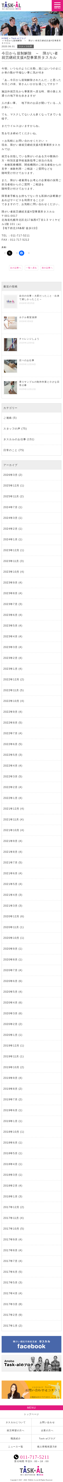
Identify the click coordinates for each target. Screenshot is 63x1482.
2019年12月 (11, 1045)
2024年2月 (10, 528)
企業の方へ (47, 1430)
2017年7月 (10, 1261)
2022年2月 (10, 787)
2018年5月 (10, 1153)
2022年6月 (10, 744)
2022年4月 (10, 765)
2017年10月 (11, 1228)
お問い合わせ (47, 1422)
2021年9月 (10, 841)
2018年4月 (10, 1164)
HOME (5, 38)
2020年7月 (10, 970)
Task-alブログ (18, 38)
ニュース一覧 (15, 1446)
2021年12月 (11, 808)
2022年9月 (10, 711)
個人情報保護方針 (47, 1446)
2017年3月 (10, 1304)
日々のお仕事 (26, 360)
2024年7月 (10, 507)
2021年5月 (10, 884)
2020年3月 (10, 1013)
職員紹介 (16, 1438)
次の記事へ (15, 268)
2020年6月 (10, 981)
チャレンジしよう (29, 339)
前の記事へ (47, 268)
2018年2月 (10, 1185)
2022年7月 (10, 733)
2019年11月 (11, 1056)
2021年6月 (10, 873)
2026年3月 (10, 475)
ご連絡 (7, 417)
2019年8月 (10, 1088)
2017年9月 (10, 1239)
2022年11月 (11, 690)
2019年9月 (10, 1078)
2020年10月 (11, 938)
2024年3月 (10, 518)
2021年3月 (10, 905)
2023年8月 (10, 593)
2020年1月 (10, 1035)
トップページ (31, 1414)
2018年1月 (10, 1196)
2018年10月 (11, 1131)
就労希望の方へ (15, 1430)
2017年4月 (10, 1293)
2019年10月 (11, 1067)
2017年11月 (11, 1218)
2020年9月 (10, 948)
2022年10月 (11, 701)
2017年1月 (10, 1325)
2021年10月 (11, 830)
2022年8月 (10, 722)
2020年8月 (10, 959)
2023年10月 (11, 571)
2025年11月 (11, 496)
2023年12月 (11, 550)
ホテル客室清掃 (28, 317)
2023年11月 (11, 561)
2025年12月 (11, 485)
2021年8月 (10, 851)
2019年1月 (10, 1121)
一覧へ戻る (31, 268)
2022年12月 (11, 679)
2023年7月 (10, 604)
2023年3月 (10, 647)
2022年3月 (10, 776)
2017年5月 (10, 1282)
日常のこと (10, 450)
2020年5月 (10, 991)
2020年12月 (11, 916)
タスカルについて (16, 1422)
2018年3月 (10, 1174)
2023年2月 (10, 658)
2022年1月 (10, 798)
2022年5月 (10, 754)
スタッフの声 (25, 46)
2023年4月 (10, 636)
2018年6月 (10, 1142)
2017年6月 (10, 1271)
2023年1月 (10, 668)
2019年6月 (10, 1110)
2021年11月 (11, 819)
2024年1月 (10, 539)
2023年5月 (10, 625)
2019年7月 (10, 1099)
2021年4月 (10, 895)
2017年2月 (10, 1314)
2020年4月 (10, 1002)
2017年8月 (10, 1250)
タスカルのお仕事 (14, 439)
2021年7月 (10, 862)
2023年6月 (10, 615)
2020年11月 (11, 927)
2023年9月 (10, 582)
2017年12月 (11, 1207)
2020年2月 (10, 1024)
